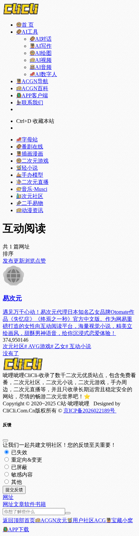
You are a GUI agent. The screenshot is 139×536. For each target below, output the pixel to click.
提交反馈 (14, 489)
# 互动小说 (78, 346)
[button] (8, 497)
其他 (16, 482)
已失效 (18, 452)
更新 (18, 261)
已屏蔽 (18, 467)
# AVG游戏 (37, 346)
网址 (8, 504)
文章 (18, 504)
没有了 (11, 353)
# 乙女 (58, 346)
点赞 (40, 261)
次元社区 (13, 346)
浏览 (29, 261)
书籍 (40, 504)
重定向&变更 (26, 460)
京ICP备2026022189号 (89, 410)
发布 (8, 261)
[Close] (5, 440)
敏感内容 (21, 474)
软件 (29, 504)
